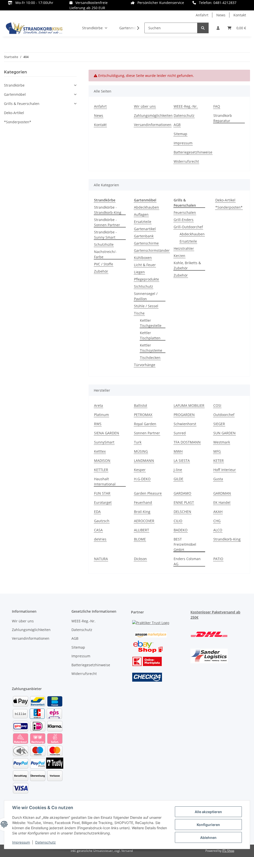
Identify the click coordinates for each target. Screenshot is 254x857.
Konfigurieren (208, 825)
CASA (98, 530)
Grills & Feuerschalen (21, 103)
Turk (137, 442)
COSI (217, 405)
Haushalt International (105, 481)
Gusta (218, 478)
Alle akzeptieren (208, 812)
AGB (177, 124)
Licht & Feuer (145, 264)
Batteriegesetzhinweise (193, 152)
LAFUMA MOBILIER (189, 405)
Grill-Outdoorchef (188, 226)
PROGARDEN (184, 414)
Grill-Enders (183, 219)
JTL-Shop (228, 851)
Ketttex (100, 451)
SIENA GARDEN (106, 433)
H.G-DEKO (142, 478)
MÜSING (141, 451)
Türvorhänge (144, 364)
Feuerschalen (185, 212)
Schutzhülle (104, 244)
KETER (218, 460)
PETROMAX (143, 414)
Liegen (139, 272)
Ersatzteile (142, 221)
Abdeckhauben (146, 207)
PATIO (218, 558)
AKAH (217, 511)
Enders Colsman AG (187, 561)
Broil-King (142, 511)
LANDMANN (144, 460)
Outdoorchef (223, 414)
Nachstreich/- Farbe (105, 254)
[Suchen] (203, 28)
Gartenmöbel (15, 94)
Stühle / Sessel (146, 306)
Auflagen (141, 214)
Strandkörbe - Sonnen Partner (107, 222)
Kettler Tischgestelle (150, 323)
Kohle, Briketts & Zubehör (187, 265)
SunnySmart (104, 442)
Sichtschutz (143, 286)
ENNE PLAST (184, 502)
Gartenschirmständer (152, 250)
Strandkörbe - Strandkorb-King (107, 210)
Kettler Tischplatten (150, 335)
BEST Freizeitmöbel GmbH (185, 544)
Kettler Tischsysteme (151, 348)
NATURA (101, 558)
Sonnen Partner (147, 433)
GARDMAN (222, 493)
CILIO (178, 520)
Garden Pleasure (148, 493)
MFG (217, 451)
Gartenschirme (146, 243)
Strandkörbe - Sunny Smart (105, 235)
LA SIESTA (182, 460)
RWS (97, 423)
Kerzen (179, 255)
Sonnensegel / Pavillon (146, 296)
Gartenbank (144, 236)
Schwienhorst (185, 423)
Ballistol (140, 405)
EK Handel (221, 502)
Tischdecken (150, 357)
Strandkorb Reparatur (222, 118)
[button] (218, 27)
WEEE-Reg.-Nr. (186, 106)
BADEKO (181, 530)
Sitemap (180, 133)
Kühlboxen (143, 257)
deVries (100, 539)
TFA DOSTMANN (187, 442)
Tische (139, 313)
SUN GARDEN (224, 433)
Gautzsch (101, 520)
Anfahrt (202, 15)
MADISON (102, 460)
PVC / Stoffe (103, 264)
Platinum (101, 414)
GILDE (178, 478)
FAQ (216, 106)
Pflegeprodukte (146, 279)
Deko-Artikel (225, 200)
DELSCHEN (182, 511)
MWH (178, 451)
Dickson (140, 558)
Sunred (180, 433)
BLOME (140, 539)
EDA (97, 511)
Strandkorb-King (227, 539)
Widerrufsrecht (186, 161)
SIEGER (219, 423)
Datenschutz (45, 842)
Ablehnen (208, 837)
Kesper (140, 469)
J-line (178, 469)
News (220, 15)
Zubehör (101, 271)
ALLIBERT (141, 530)
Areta (98, 405)
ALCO (217, 530)
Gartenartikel (145, 228)
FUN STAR (102, 493)
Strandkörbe (14, 85)
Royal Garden (145, 423)
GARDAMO (182, 493)
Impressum (21, 842)
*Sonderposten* (229, 207)
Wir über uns (145, 106)
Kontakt (239, 15)
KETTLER (101, 469)
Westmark (221, 442)
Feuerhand (143, 502)
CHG (217, 520)
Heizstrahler (184, 248)
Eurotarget (103, 502)
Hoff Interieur (224, 469)
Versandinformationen (152, 124)
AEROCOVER (144, 520)
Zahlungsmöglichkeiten (153, 115)
